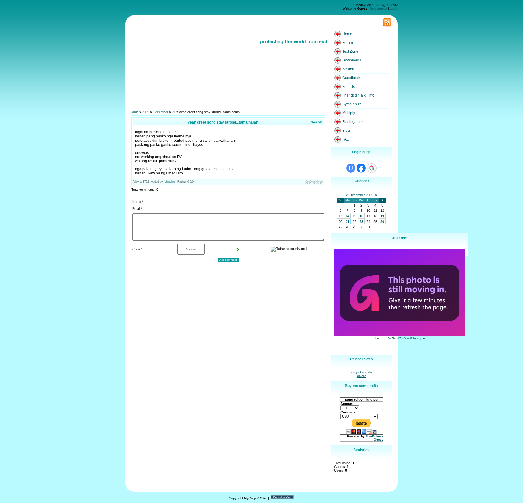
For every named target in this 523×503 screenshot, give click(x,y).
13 (340, 216)
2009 (145, 112)
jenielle (361, 376)
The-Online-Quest (374, 438)
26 (382, 221)
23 (361, 221)
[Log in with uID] (350, 168)
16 (361, 216)
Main (134, 112)
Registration (378, 8)
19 (382, 216)
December (160, 112)
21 (174, 112)
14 (347, 216)
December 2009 (361, 195)
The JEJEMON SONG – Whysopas (399, 338)
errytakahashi (361, 372)
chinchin (170, 181)
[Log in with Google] (372, 168)
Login (394, 8)
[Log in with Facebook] (361, 168)
